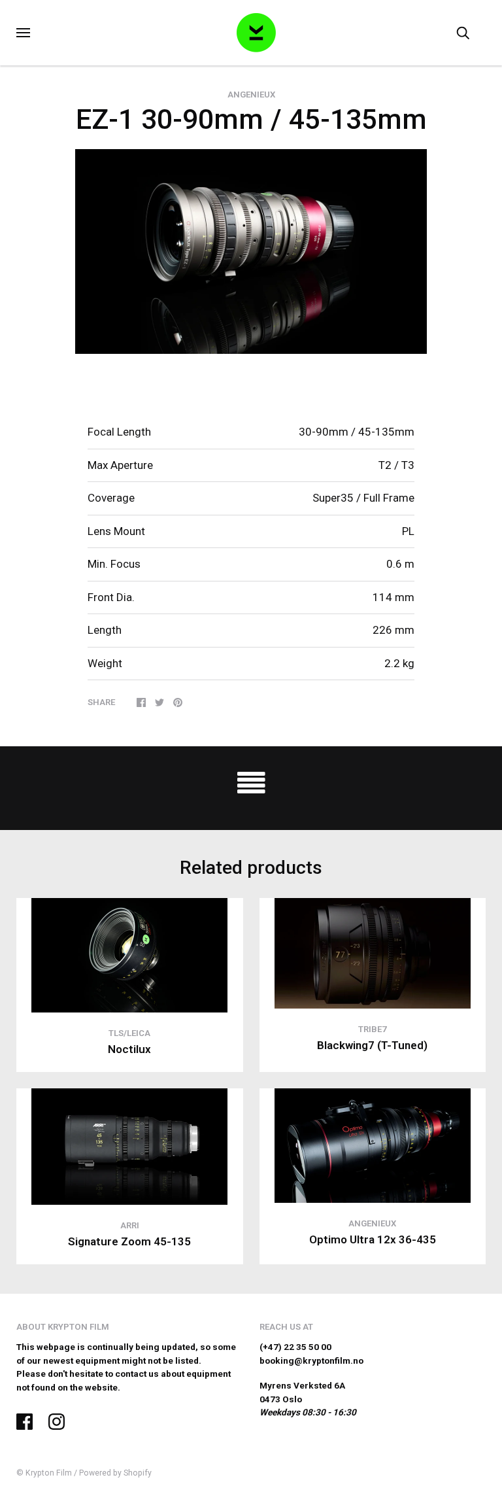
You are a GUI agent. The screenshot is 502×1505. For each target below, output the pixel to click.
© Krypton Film (44, 1473)
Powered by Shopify (115, 1473)
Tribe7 (372, 1029)
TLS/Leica (129, 1033)
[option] (251, 252)
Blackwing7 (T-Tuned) (372, 1045)
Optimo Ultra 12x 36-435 (372, 1239)
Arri (129, 1225)
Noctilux (129, 1049)
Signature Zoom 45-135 (129, 1241)
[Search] (462, 32)
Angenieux (251, 94)
